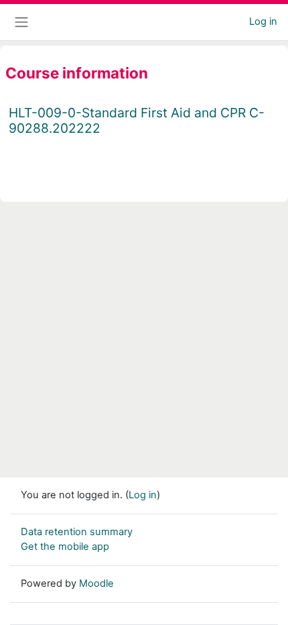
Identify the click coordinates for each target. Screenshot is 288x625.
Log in (263, 21)
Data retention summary (77, 532)
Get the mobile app (65, 547)
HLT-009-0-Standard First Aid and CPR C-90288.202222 (137, 120)
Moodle (96, 583)
